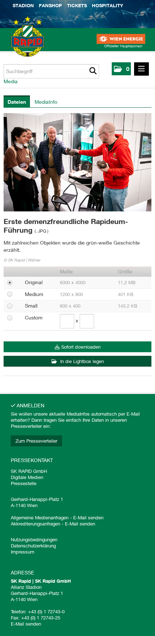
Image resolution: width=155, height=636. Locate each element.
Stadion (23, 5)
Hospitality (107, 5)
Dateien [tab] (17, 102)
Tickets (77, 5)
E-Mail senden (88, 517)
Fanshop (50, 5)
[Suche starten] (93, 71)
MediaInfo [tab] (46, 102)
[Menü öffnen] (141, 69)
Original (34, 282)
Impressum (22, 552)
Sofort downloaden (81, 347)
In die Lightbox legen (81, 361)
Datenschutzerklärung (33, 545)
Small (31, 306)
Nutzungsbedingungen (34, 539)
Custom (34, 317)
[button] (121, 68)
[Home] (18, 43)
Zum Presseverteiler (36, 441)
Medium (34, 294)
